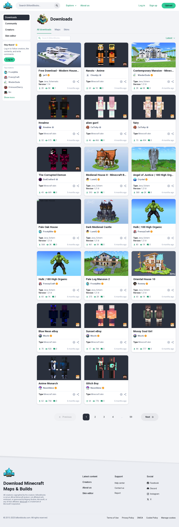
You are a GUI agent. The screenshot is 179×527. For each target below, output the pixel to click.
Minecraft (23, 502)
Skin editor (10, 36)
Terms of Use (113, 518)
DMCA (140, 518)
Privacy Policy (128, 518)
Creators (9, 29)
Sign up (153, 5)
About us (85, 5)
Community (11, 23)
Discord (153, 488)
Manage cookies (168, 518)
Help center (120, 483)
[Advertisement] (106, 438)
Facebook (154, 483)
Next (147, 417)
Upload (168, 5)
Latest (169, 38)
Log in (142, 5)
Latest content (90, 476)
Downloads (11, 17)
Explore (70, 5)
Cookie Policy (152, 518)
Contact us (119, 488)
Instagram (154, 494)
